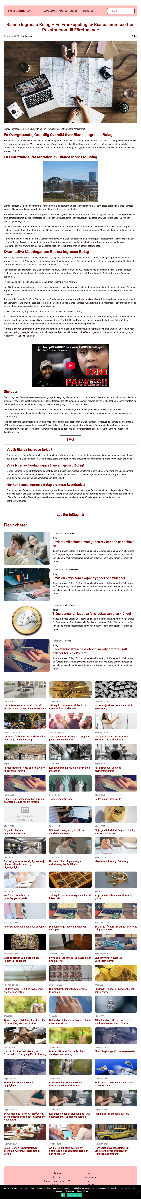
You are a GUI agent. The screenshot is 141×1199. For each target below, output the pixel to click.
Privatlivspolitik (74, 1195)
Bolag (134, 36)
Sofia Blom (69, 533)
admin (68, 641)
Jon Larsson (27, 36)
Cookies (73, 11)
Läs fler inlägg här (70, 515)
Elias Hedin (70, 605)
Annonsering (50, 11)
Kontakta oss (86, 11)
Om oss (63, 11)
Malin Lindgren (71, 570)
